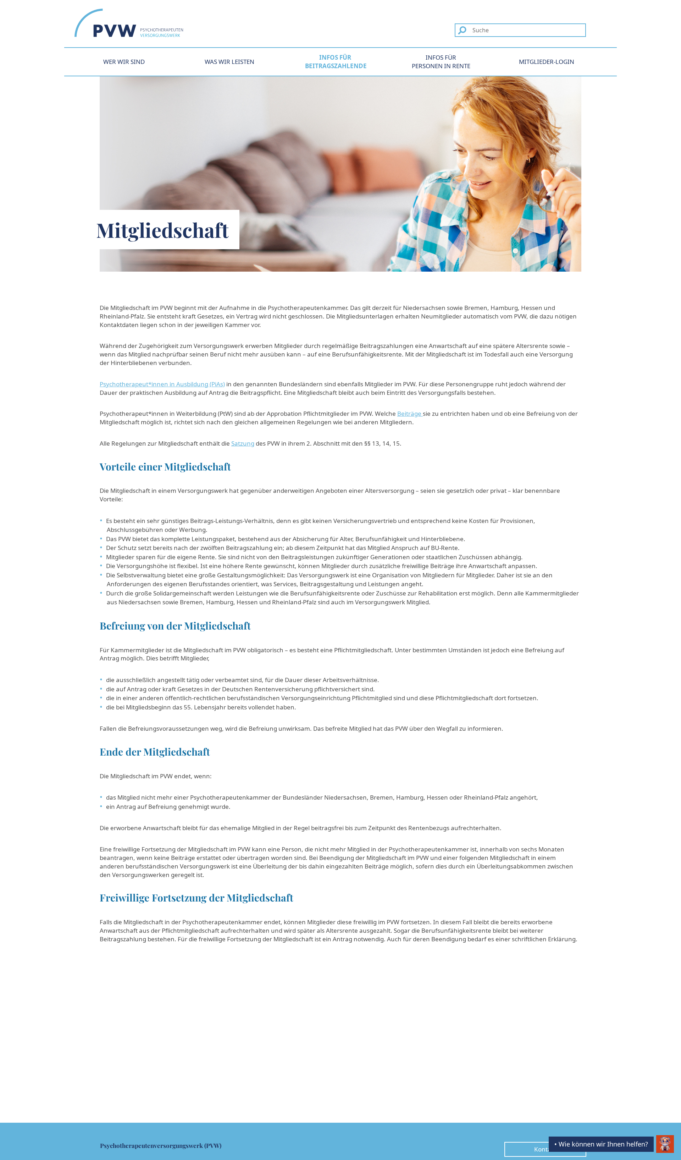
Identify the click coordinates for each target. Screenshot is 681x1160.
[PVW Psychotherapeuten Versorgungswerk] (129, 22)
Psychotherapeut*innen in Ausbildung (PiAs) (162, 384)
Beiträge (410, 413)
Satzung (242, 443)
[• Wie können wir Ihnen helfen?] (665, 1144)
